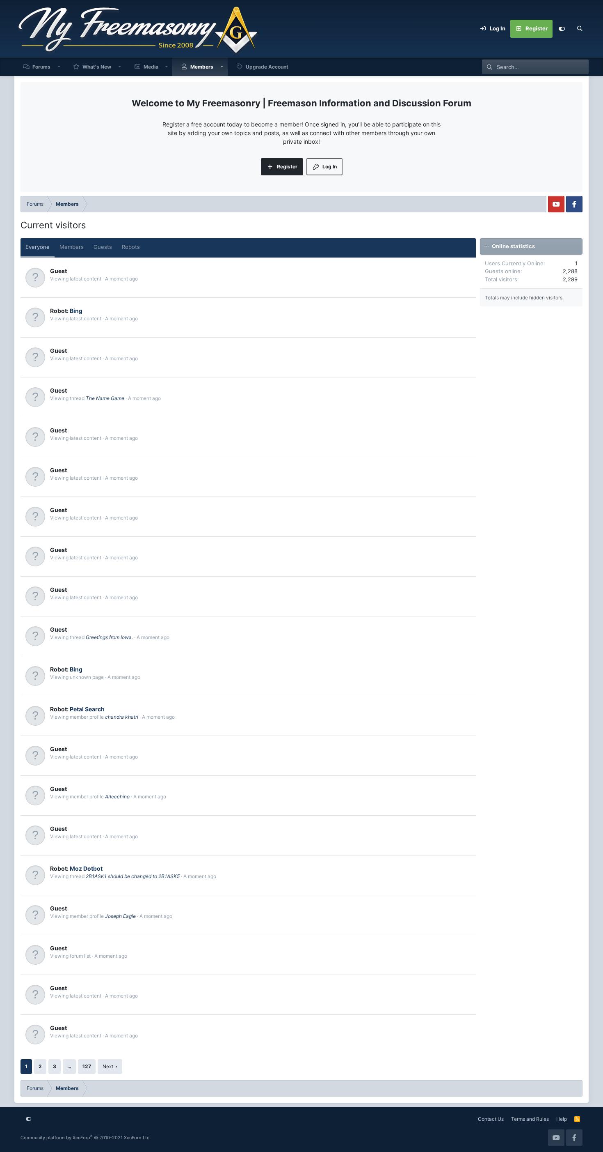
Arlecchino (117, 796)
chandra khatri (121, 717)
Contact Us (491, 1119)
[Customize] (562, 29)
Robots (131, 247)
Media (151, 67)
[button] (59, 66)
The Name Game (105, 398)
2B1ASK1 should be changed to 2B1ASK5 (133, 876)
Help (561, 1119)
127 (86, 1066)
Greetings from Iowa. (109, 637)
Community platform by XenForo (86, 1138)
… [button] (69, 1066)
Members (201, 67)
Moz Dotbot (86, 868)
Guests (103, 247)
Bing (76, 310)
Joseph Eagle (120, 916)
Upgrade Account (267, 67)
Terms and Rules (530, 1119)
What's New (96, 67)
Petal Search (87, 709)
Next (108, 1066)
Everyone (37, 247)
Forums (41, 67)
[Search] (580, 29)
